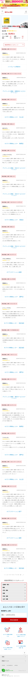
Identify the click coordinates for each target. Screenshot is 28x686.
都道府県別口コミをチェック (11, 44)
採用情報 (16, 665)
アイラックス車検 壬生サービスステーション (14, 168)
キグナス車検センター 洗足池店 (14, 323)
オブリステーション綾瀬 (14, 272)
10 (20, 574)
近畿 (4, 593)
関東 (4, 587)
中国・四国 (5, 596)
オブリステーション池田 (14, 538)
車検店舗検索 (14, 620)
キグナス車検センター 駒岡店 (14, 143)
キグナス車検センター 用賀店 (14, 219)
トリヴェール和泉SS (14, 66)
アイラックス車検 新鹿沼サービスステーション (14, 92)
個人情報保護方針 (10, 665)
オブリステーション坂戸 (14, 511)
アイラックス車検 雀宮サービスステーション (14, 397)
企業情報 (3, 665)
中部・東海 (5, 590)
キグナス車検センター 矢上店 (14, 117)
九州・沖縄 (5, 599)
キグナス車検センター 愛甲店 (14, 296)
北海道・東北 (6, 584)
